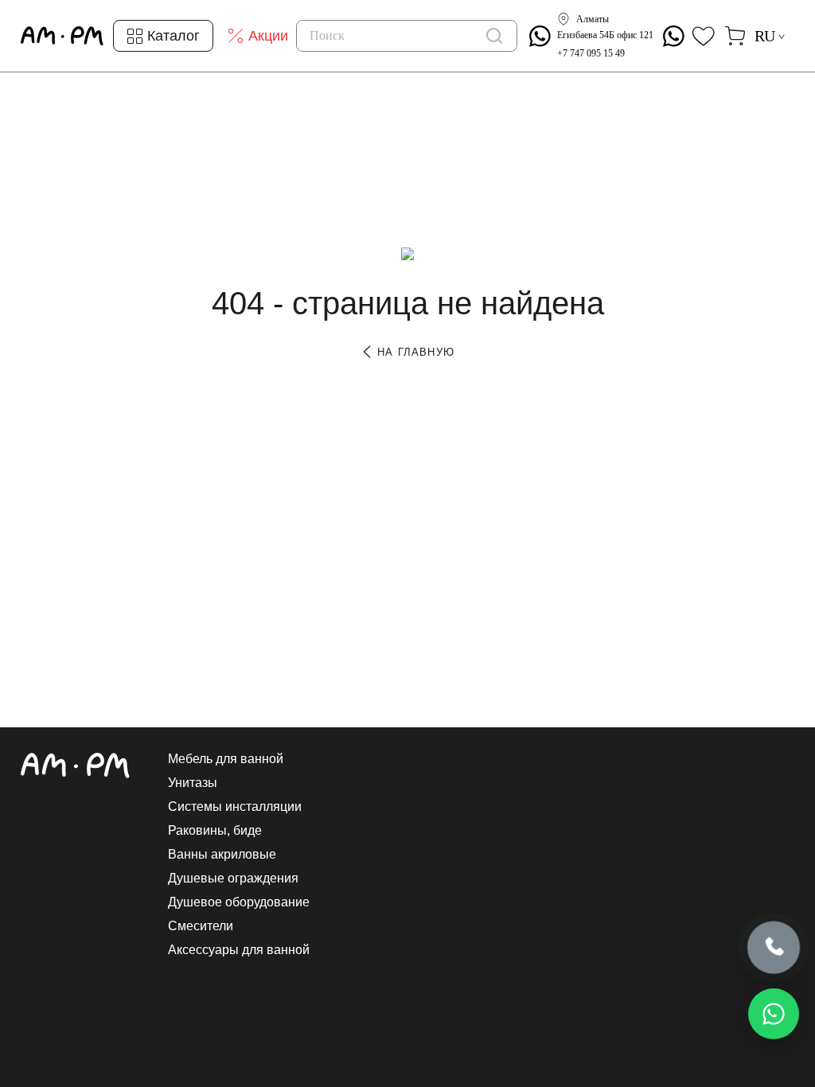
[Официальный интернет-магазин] (75, 765)
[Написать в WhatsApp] (773, 1013)
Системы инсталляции (235, 807)
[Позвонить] (773, 948)
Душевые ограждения (233, 878)
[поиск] (494, 35)
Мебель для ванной (225, 759)
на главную (413, 352)
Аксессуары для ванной (239, 950)
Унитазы (192, 783)
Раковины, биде (215, 830)
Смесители (200, 926)
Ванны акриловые (222, 854)
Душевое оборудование (239, 902)
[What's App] (540, 36)
